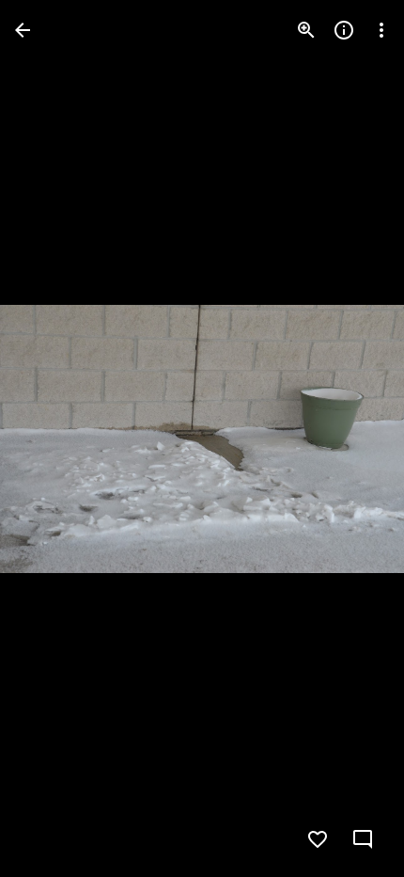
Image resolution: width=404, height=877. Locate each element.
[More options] (381, 30)
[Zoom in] (306, 30)
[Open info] (344, 30)
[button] (52, 438)
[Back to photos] (22, 30)
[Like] (317, 839)
